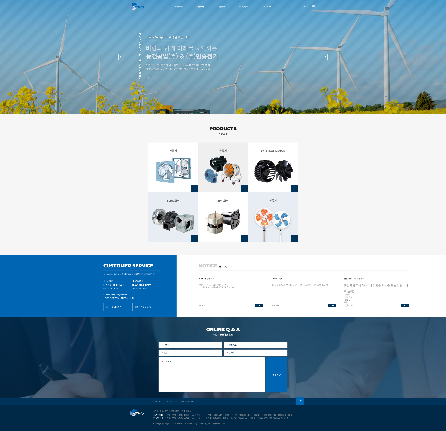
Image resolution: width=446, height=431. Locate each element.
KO (303, 6)
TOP (300, 401)
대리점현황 (243, 6)
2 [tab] (151, 77)
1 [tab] (148, 77)
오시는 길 (170, 401)
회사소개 (179, 6)
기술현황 (221, 6)
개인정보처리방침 (188, 401)
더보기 (259, 306)
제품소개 (200, 6)
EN (307, 6)
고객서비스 (266, 6)
